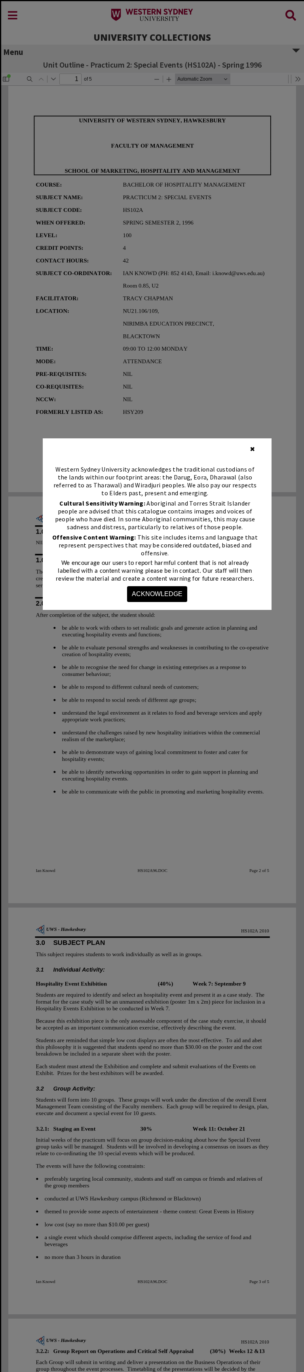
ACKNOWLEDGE (157, 594)
